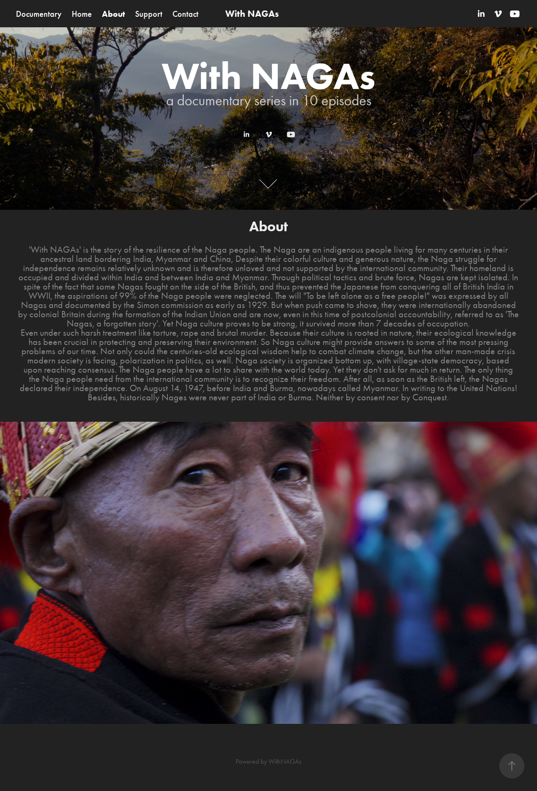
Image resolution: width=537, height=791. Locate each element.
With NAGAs (252, 13)
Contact (185, 14)
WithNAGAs (285, 761)
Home (82, 14)
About (113, 14)
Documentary (39, 14)
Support (148, 14)
